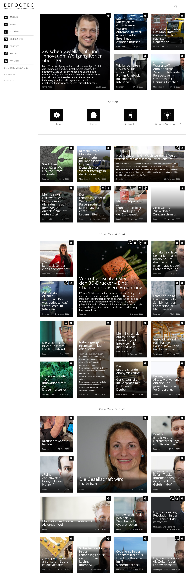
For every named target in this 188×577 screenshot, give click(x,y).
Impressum (9, 74)
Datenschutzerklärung (16, 68)
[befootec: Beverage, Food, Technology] (19, 6)
